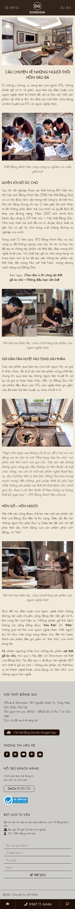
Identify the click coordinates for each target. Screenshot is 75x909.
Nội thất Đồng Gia (60, 195)
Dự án (66, 7)
